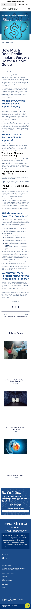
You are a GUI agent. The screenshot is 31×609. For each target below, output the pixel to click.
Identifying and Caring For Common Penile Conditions (15, 380)
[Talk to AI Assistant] (27, 605)
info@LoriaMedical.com (15, 508)
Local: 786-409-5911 (7, 600)
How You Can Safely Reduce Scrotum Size (15, 428)
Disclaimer (4, 606)
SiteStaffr (28, 608)
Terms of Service (5, 607)
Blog (6, 15)
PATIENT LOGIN (23, 5)
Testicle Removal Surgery (15, 475)
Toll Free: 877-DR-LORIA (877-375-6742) (12, 599)
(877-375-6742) (15, 1)
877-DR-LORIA (15, 504)
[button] (29, 9)
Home (3, 15)
